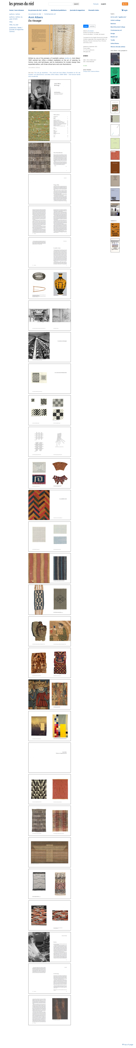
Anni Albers (35, 17)
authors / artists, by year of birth (16, 18)
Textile (113, 40)
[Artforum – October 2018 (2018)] (116, 155)
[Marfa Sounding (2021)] (116, 245)
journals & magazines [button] (77, 10)
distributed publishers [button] (58, 10)
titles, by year (13, 25)
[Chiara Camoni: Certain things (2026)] (116, 59)
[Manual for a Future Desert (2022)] (116, 229)
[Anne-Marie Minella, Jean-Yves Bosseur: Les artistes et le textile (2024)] (116, 107)
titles (11, 22)
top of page (128, 1045)
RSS (125, 4)
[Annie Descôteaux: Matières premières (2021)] (116, 130)
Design (113, 33)
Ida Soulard (90, 30)
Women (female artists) (118, 46)
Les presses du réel (34, 14)
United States (115, 43)
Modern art (114, 37)
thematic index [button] (93, 10)
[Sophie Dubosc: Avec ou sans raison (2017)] (116, 181)
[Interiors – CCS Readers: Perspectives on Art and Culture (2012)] (116, 194)
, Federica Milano (91, 71)
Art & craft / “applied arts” (118, 17)
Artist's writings (115, 20)
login (125, 10)
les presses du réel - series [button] (37, 10)
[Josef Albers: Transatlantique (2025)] (116, 75)
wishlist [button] (92, 26)
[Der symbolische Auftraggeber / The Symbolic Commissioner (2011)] (116, 209)
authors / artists (14, 14)
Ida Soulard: (54, 74)
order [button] (86, 26)
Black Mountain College (118, 27)
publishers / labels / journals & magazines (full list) (16, 29)
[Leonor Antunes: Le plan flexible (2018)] (116, 167)
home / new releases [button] (16, 10)
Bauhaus (113, 23)
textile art (68, 58)
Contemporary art (50, 14)
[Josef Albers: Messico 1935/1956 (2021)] (116, 143)
